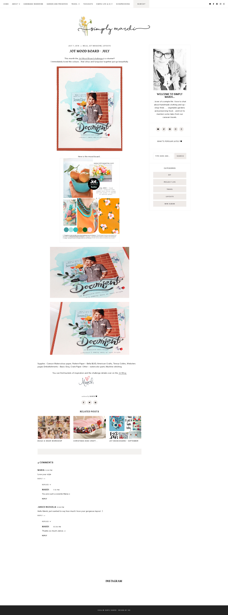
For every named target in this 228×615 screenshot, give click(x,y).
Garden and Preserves (57, 4)
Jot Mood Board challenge (91, 58)
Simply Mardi (111, 610)
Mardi (45, 490)
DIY (169, 175)
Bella (85, 46)
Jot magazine (95, 46)
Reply (40, 479)
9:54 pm (60, 507)
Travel (74, 4)
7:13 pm (56, 490)
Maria (41, 470)
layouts (107, 46)
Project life (170, 182)
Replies (45, 485)
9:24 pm (49, 470)
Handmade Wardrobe (33, 4)
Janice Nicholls (47, 507)
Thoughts (88, 4)
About (15, 4)
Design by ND (124, 610)
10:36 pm (57, 527)
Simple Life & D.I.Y (104, 4)
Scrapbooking (123, 4)
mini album (170, 204)
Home (6, 4)
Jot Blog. (123, 373)
